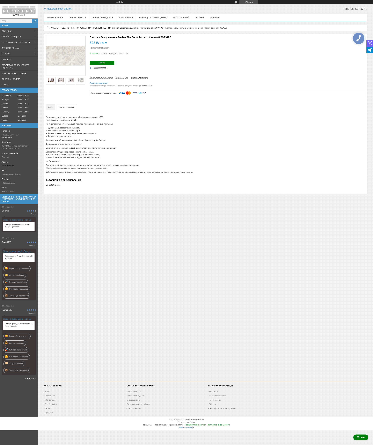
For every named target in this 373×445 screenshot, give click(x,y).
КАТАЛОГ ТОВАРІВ (60, 28)
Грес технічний (181, 17)
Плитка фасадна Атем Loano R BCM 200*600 (18, 325)
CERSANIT (6, 53)
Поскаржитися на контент (195, 425)
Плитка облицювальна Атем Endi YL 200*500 (17, 226)
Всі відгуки (29, 378)
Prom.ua (200, 420)
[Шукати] (35, 20)
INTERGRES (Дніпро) (10, 48)
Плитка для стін (77, 17)
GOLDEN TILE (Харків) (11, 36)
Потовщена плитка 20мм (138, 404)
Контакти (215, 17)
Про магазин (215, 400)
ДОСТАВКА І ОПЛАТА (11, 79)
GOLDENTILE (99, 28)
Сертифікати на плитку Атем (222, 408)
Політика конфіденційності (218, 425)
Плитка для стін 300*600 (151, 28)
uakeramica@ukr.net (11, 174)
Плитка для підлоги (102, 17)
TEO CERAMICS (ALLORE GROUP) (16, 42)
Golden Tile (50, 395)
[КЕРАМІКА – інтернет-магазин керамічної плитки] (19, 10)
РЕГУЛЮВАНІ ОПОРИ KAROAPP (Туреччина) (15, 66)
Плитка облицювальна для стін (123, 28)
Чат (363, 437)
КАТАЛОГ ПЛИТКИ (55, 17)
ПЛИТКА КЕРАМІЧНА (81, 28)
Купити (102, 62)
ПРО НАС (6, 84)
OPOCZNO (6, 59)
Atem (47, 391)
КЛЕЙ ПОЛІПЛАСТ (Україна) (14, 73)
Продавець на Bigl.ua (186, 422)
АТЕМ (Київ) (7, 31)
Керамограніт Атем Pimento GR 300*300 (18, 257)
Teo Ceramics (51, 404)
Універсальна (126, 17)
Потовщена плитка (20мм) (153, 17)
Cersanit (48, 408)
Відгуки (200, 17)
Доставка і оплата (217, 395)
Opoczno (49, 412)
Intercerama (50, 400)
